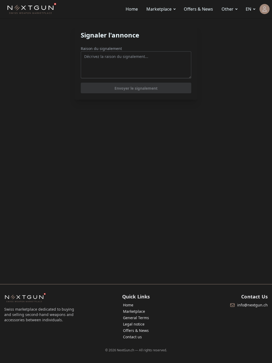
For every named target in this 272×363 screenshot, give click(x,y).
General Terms (136, 317)
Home (132, 9)
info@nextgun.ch (252, 304)
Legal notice (133, 324)
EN (248, 9)
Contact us (132, 336)
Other (227, 9)
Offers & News (198, 9)
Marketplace (159, 9)
